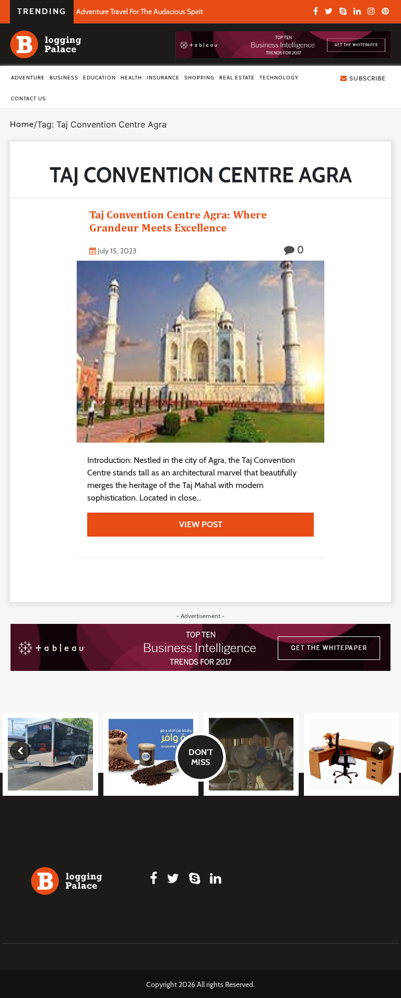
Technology (279, 77)
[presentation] (20, 750)
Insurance (163, 77)
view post (200, 524)
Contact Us (28, 98)
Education (99, 77)
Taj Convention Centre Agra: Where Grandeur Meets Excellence (178, 221)
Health (131, 77)
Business (64, 77)
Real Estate (237, 77)
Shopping (199, 77)
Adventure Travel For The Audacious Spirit (139, 11)
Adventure (28, 77)
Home (22, 124)
